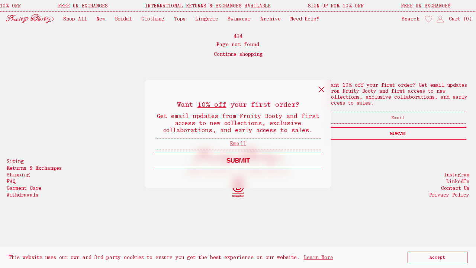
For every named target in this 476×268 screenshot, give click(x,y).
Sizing (15, 161)
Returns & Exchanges (34, 168)
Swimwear (239, 18)
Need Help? (304, 18)
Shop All (75, 18)
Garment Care (24, 188)
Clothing (152, 18)
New (100, 18)
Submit (398, 133)
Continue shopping (238, 54)
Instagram (456, 174)
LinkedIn (457, 181)
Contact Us (455, 188)
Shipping (18, 174)
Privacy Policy (449, 194)
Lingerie (206, 18)
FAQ (11, 181)
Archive (270, 18)
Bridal (123, 18)
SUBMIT (238, 160)
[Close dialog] (321, 89)
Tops (180, 18)
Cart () (460, 18)
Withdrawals (22, 194)
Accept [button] (437, 257)
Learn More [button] (318, 257)
